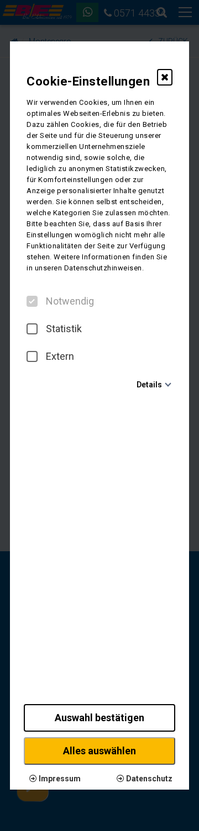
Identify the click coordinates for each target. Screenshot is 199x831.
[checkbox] (32, 301)
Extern (60, 356)
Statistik (64, 328)
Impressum (59, 778)
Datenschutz (148, 778)
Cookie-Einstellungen (88, 81)
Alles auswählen (99, 751)
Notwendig (70, 301)
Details (149, 384)
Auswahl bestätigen (99, 717)
